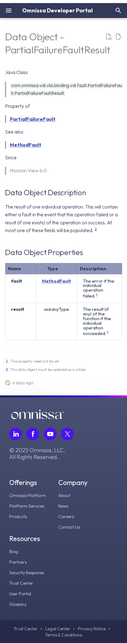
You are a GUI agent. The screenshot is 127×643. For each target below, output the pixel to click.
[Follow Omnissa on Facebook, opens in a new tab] (33, 434)
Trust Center (21, 583)
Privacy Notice (92, 629)
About (64, 495)
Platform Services (26, 506)
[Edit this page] (118, 37)
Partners (18, 562)
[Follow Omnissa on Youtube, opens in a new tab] (50, 434)
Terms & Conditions (63, 635)
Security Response (26, 572)
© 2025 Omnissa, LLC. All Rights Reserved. (37, 453)
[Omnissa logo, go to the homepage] (37, 417)
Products (18, 516)
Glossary (18, 604)
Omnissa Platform (27, 495)
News (63, 506)
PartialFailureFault (32, 119)
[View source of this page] (108, 37)
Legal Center (57, 629)
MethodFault (25, 145)
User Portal (20, 594)
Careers (66, 516)
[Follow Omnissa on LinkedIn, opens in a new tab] (15, 434)
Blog (13, 551)
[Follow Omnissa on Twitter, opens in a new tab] (67, 434)
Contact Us (69, 527)
